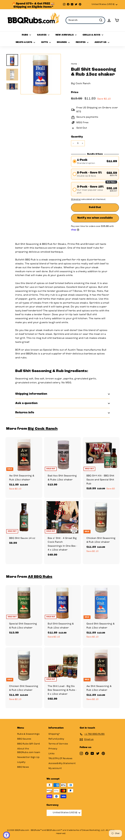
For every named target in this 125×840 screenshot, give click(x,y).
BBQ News (23, 767)
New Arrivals (64, 35)
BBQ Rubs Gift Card (28, 744)
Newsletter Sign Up (28, 757)
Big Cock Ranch (81, 83)
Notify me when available (95, 218)
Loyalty (21, 762)
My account (55, 768)
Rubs (25, 35)
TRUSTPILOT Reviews (60, 758)
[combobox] (85, 20)
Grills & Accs (92, 35)
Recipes (81, 42)
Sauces (42, 35)
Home (74, 64)
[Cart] (117, 20)
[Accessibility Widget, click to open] (6, 835)
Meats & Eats (24, 42)
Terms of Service (58, 744)
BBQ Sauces (24, 739)
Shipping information (31, 394)
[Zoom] (41, 74)
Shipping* (54, 734)
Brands (62, 42)
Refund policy (56, 739)
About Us (101, 42)
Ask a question (26, 403)
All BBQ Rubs (40, 577)
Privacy (52, 749)
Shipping (75, 199)
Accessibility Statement (62, 763)
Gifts (44, 42)
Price (74, 92)
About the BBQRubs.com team (28, 751)
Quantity (77, 136)
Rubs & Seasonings (28, 734)
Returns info (24, 412)
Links (51, 754)
